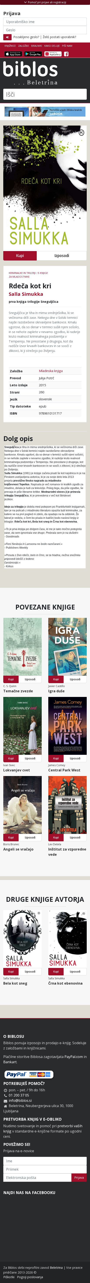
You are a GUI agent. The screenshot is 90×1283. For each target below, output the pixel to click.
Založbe (23, 45)
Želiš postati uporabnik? (59, 37)
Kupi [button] (20, 255)
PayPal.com (73, 1056)
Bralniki (36, 45)
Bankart (10, 1062)
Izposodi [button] (61, 255)
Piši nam (67, 45)
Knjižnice (10, 45)
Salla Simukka (26, 294)
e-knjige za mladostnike (28, 274)
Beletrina (56, 1267)
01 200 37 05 (19, 1095)
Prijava (79, 1177)
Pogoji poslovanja (30, 1277)
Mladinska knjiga (51, 371)
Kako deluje (52, 45)
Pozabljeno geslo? (26, 37)
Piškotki (8, 1277)
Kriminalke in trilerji (22, 273)
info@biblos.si (20, 1100)
